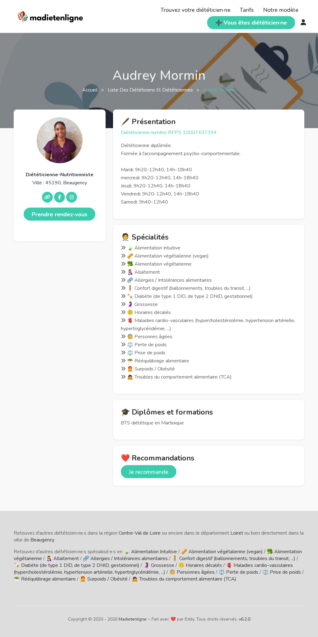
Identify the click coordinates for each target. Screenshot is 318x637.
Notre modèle (280, 10)
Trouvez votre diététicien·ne (195, 10)
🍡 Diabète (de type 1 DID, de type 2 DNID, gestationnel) (76, 565)
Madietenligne (133, 619)
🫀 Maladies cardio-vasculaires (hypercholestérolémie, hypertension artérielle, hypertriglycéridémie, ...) (153, 569)
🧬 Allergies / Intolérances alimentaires (125, 558)
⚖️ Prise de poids (281, 572)
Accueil (90, 90)
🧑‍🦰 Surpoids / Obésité (104, 579)
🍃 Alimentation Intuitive (150, 551)
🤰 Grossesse (158, 565)
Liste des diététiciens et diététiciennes (151, 90)
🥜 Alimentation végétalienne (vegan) (222, 551)
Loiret (236, 533)
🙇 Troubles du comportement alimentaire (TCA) (184, 579)
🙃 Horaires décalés (200, 565)
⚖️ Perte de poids (238, 572)
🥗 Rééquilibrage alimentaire (45, 579)
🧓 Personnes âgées (192, 572)
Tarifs (247, 10)
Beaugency (42, 539)
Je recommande (148, 472)
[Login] (303, 22)
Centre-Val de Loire (140, 533)
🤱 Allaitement (62, 558)
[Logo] (50, 16)
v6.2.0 (244, 619)
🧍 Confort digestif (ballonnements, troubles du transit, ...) (233, 558)
